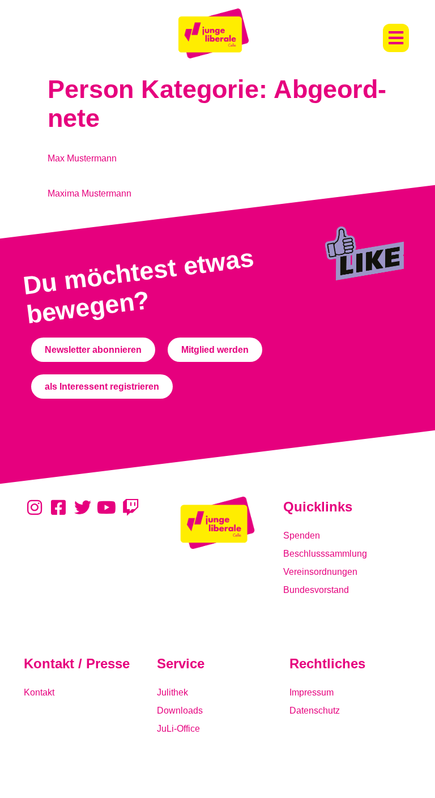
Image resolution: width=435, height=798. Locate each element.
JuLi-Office (178, 728)
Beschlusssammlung (325, 553)
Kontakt (39, 692)
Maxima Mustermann (89, 193)
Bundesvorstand (316, 590)
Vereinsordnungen (320, 572)
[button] (396, 38)
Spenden (301, 535)
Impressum (311, 692)
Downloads (180, 710)
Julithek (172, 692)
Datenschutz (314, 710)
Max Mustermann (82, 158)
